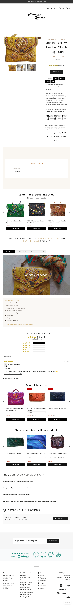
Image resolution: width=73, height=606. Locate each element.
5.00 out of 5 (41, 337)
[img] (8, 361)
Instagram (43, 580)
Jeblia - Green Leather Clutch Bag (14, 222)
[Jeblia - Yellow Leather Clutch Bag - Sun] (12, 67)
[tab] (49, 78)
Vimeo (42, 588)
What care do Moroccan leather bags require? (36, 494)
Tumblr (42, 583)
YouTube (43, 586)
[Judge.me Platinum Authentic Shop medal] (43, 554)
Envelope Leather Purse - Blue (57, 408)
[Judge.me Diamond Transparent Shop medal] (36, 554)
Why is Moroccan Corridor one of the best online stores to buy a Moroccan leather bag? (36, 501)
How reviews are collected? (13, 374)
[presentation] (4, 213)
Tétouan (61, 56)
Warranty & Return (8, 575)
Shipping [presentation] (62, 78)
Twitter (42, 575)
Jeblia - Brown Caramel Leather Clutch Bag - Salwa (57, 222)
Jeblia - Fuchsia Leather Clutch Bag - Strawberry (15, 409)
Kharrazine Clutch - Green (13, 453)
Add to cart (15, 228)
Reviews (5, 580)
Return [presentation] (47, 81)
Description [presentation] (49, 78)
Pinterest (43, 578)
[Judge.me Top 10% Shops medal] (58, 554)
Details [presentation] (56, 78)
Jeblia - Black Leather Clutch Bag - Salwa (35, 222)
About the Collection (22, 251)
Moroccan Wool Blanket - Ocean (36, 453)
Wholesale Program (9, 583)
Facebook (43, 573)
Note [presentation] (53, 81)
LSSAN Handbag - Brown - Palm (57, 453)
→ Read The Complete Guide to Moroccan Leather (19, 324)
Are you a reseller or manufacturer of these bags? (36, 481)
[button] (53, 65)
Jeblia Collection (48, 238)
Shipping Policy (8, 578)
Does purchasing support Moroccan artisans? (36, 488)
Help (4, 573)
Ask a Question (61, 518)
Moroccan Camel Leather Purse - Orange (36, 409)
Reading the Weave (26, 597)
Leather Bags (31, 241)
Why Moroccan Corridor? (37, 251)
